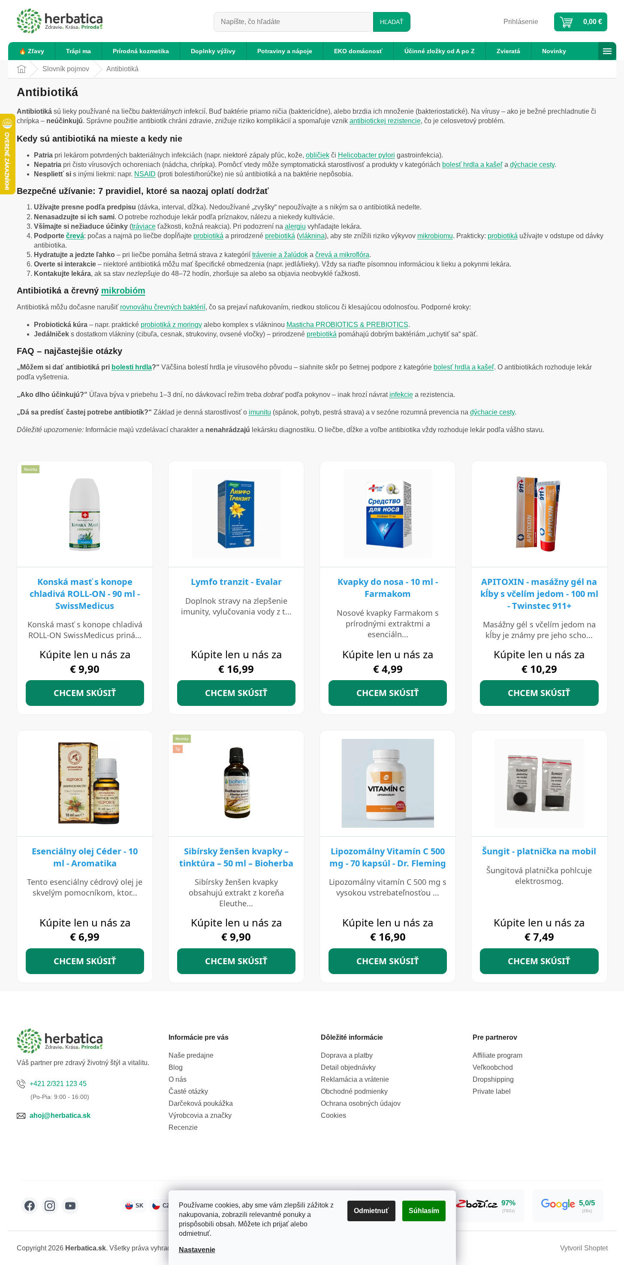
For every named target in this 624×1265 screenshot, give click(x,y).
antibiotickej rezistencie (385, 120)
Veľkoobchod (493, 1067)
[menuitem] (31, 51)
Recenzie (183, 1127)
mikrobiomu (435, 235)
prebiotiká (280, 235)
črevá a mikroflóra (342, 254)
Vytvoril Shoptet (584, 1248)
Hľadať (392, 21)
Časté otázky (188, 1091)
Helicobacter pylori (366, 155)
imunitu (260, 412)
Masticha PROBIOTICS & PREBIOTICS (347, 324)
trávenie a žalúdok (280, 254)
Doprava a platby (347, 1055)
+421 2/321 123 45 (58, 1083)
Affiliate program (497, 1055)
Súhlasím (424, 1210)
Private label (492, 1091)
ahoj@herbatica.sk (60, 1115)
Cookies (333, 1115)
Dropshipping (493, 1079)
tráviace (144, 226)
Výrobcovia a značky (200, 1115)
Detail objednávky (348, 1067)
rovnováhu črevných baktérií (162, 307)
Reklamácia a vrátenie (355, 1079)
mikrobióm (123, 290)
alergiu (295, 226)
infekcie (401, 394)
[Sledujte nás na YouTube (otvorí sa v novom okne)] (70, 1205)
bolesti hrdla (132, 367)
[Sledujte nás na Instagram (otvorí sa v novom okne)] (49, 1205)
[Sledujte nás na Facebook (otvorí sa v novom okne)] (29, 1205)
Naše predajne (191, 1055)
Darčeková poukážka (201, 1103)
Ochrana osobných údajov (361, 1103)
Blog (176, 1067)
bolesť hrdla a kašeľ (472, 164)
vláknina (312, 235)
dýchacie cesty (532, 164)
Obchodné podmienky (354, 1091)
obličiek (317, 155)
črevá (75, 235)
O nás (178, 1079)
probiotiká (208, 235)
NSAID (145, 174)
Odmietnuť (371, 1210)
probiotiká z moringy (171, 324)
